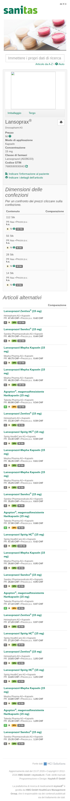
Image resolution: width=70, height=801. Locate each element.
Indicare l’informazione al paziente (29, 173)
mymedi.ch (38, 775)
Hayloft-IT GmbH (56, 778)
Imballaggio (14, 112)
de (61, 4)
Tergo (32, 112)
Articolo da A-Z (44, 64)
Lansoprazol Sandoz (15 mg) (23, 329)
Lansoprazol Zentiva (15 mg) (23, 311)
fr (63, 4)
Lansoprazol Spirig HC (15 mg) (24, 431)
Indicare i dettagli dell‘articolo (26, 177)
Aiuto (61, 64)
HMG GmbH (24, 775)
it (65, 4)
